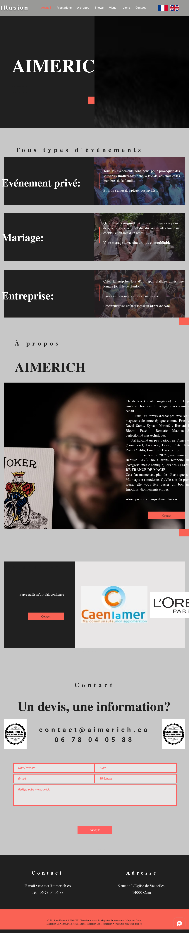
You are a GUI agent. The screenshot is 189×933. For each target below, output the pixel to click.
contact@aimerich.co (94, 730)
